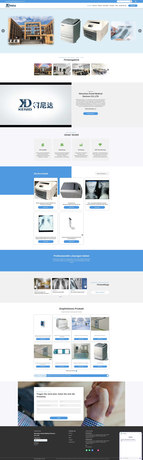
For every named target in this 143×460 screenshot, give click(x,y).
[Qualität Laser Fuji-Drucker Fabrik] (100, 351)
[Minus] (140, 433)
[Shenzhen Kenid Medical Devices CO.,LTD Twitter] (95, 450)
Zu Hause (89, 5)
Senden (58, 417)
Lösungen (71, 439)
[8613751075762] (87, 450)
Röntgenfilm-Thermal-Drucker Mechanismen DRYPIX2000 (62, 336)
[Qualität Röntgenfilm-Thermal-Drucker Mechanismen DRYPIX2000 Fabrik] (62, 324)
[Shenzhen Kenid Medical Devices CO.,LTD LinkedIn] (98, 450)
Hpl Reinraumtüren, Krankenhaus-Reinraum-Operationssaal (43, 364)
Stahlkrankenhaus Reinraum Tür (100, 335)
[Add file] (121, 458)
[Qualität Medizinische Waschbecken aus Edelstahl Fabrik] (81, 351)
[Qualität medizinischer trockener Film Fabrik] (71, 52)
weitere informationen (102, 173)
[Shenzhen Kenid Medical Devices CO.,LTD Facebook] (92, 450)
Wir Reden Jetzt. (90, 113)
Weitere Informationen (89, 108)
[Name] (130, 1)
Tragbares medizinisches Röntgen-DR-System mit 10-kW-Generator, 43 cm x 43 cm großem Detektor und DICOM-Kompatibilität (43, 336)
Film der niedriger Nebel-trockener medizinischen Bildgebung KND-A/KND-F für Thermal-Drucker (45, 238)
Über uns (94, 5)
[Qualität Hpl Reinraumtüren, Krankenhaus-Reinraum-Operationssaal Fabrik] (43, 351)
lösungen (111, 5)
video (116, 5)
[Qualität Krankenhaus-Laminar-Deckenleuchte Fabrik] (81, 324)
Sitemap (43, 458)
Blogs (70, 437)
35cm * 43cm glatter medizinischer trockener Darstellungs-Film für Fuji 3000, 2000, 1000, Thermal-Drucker (97, 204)
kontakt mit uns (122, 5)
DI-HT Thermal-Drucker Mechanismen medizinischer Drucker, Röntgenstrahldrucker (64, 375)
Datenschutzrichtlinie (37, 458)
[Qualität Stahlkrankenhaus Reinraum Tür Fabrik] (100, 324)
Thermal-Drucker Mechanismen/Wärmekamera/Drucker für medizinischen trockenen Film (71, 204)
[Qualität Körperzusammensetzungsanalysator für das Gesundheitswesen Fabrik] (71, 224)
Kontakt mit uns (72, 442)
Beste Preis (45, 207)
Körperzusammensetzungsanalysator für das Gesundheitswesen (71, 238)
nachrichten (106, 5)
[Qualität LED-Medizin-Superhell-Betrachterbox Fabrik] (62, 351)
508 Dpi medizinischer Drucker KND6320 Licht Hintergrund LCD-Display (46, 204)
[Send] (140, 458)
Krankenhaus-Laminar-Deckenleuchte (81, 335)
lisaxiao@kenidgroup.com (41, 440)
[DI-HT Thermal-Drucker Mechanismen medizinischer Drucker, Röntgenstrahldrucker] (108, 376)
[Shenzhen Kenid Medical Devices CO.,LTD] (12, 5)
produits (100, 5)
